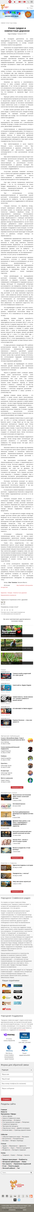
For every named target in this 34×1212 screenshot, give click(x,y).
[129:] (17, 14)
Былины (27, 1155)
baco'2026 (6, 1209)
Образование (13, 1146)
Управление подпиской (22, 1164)
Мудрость (5, 1148)
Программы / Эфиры (8, 1114)
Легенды (20, 1155)
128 (19, 1)
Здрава (4, 1146)
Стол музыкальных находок (11, 1122)
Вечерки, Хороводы (17, 1140)
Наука (12, 1148)
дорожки (4, 592)
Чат (28, 8)
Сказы (3, 1153)
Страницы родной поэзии (22, 1130)
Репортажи (25, 1122)
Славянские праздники (9, 1124)
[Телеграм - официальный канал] (3, 1196)
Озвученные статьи (8, 1128)
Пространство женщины (10, 1126)
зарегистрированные (19, 612)
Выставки (5, 1140)
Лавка (24, 1161)
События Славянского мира (11, 1136)
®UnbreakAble (19, 1209)
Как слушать (7, 1164)
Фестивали (25, 1136)
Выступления (6, 1138)
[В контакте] (15, 1196)
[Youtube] (11, 1196)
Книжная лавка (7, 1130)
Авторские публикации (11, 1161)
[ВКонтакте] (2, 602)
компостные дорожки (20, 592)
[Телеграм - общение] (7, 1196)
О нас (4, 1166)
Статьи (3, 1143)
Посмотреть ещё (17, 787)
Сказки (13, 1155)
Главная (4, 1109)
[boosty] (31, 1196)
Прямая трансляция (9, 1159)
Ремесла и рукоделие (23, 1148)
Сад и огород (12, 34)
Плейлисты (23, 1159)
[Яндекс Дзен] (23, 1196)
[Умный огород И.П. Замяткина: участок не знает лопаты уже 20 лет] (17, 645)
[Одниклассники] (19, 1196)
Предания (5, 1155)
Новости (4, 1112)
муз (24, 1)
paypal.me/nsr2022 (24, 1055)
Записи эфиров (7, 1116)
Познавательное (18, 1138)
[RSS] (27, 1196)
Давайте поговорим (23, 1128)
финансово (22, 1030)
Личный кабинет (8, 1168)
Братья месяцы (7, 1120)
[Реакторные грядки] (17, 659)
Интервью (17, 1120)
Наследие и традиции (19, 1150)
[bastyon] (19, 1200)
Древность (22, 1146)
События (4, 1134)
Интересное (6, 1150)
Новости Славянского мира (11, 1118)
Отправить (6, 1099)
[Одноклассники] (4, 602)
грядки (10, 592)
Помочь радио (13, 1166)
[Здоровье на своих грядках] (17, 631)
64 (22, 1)
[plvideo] (15, 1200)
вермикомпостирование (9, 595)
